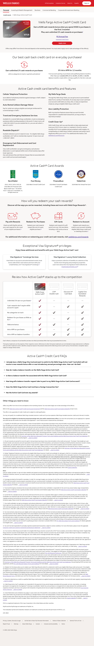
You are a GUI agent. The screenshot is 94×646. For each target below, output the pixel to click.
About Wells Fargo (27, 624)
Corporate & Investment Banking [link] (68, 10)
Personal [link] (6, 10)
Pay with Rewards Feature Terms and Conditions (26, 563)
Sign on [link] (86, 3)
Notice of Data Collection (59, 620)
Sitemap (16, 624)
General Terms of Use (75, 620)
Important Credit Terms (62, 39)
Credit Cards (7, 15)
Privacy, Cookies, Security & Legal (12, 620)
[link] (11, 3)
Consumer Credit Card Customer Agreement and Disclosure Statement (21, 527)
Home (63, 624)
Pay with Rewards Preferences (53, 553)
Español (76, 3)
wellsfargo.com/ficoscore (56, 135)
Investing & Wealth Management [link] (21, 10)
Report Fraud (6, 624)
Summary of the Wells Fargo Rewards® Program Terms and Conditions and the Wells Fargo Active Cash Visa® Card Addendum (55, 436)
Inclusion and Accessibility (51, 624)
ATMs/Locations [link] (49, 3)
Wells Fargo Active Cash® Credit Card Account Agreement (25, 409)
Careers (38, 624)
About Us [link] (69, 3)
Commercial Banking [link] (49, 10)
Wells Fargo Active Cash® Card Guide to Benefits (57, 409)
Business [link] (37, 10)
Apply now (62, 43)
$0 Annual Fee (62, 36)
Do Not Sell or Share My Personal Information (37, 620)
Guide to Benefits (72, 467)
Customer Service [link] (60, 3)
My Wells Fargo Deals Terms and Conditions (68, 521)
